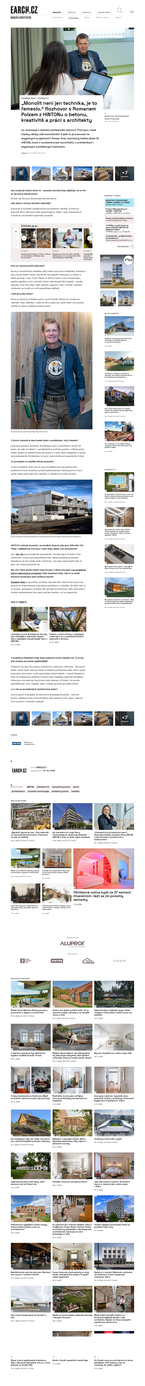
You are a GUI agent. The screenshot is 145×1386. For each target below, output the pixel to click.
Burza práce (104, 12)
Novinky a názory (102, 17)
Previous (24, 238)
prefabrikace (18, 791)
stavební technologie (38, 791)
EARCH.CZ (24, 153)
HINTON (71, 190)
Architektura (57, 17)
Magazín (57, 12)
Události (118, 17)
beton (76, 787)
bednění (75, 791)
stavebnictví (43, 787)
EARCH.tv (87, 12)
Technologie (73, 17)
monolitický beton (61, 787)
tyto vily (20, 554)
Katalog (72, 12)
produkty (43, 98)
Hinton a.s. (29, 225)
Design (87, 17)
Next (89, 238)
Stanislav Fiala (18, 582)
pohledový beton (60, 791)
